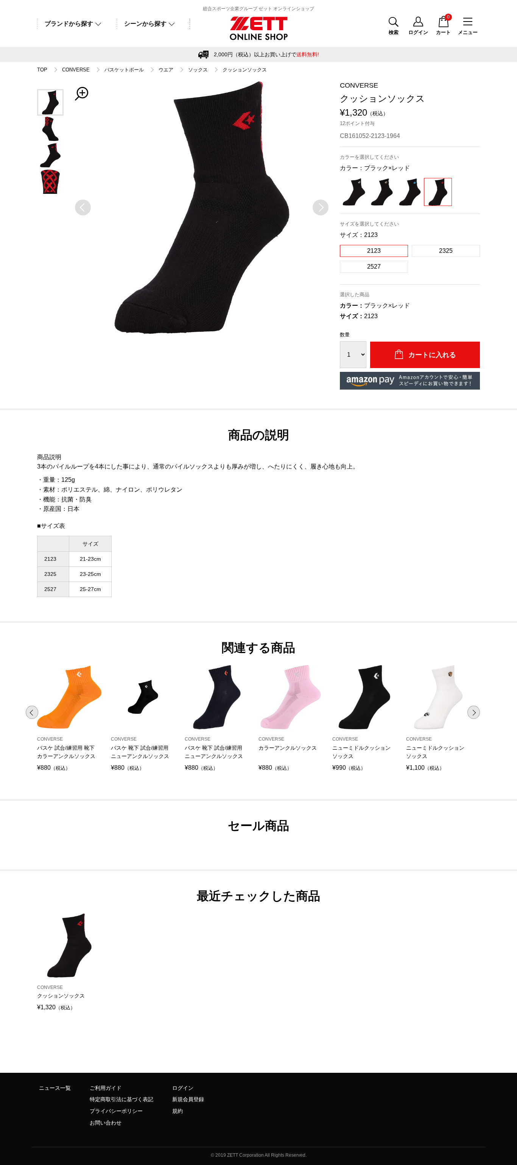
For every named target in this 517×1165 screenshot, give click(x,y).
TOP (42, 70)
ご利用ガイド (105, 1088)
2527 (374, 266)
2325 (446, 251)
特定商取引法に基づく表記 (121, 1099)
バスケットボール (124, 70)
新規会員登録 (188, 1099)
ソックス (198, 70)
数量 (345, 334)
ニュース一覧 (55, 1088)
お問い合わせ (105, 1123)
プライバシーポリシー (116, 1111)
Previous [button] (32, 712)
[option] (202, 207)
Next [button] (473, 712)
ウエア (166, 70)
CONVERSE (76, 70)
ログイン (182, 1088)
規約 (177, 1111)
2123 (374, 251)
